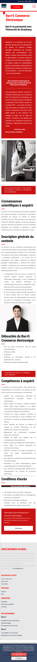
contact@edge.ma (18, 568)
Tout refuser (19, 654)
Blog (2, 594)
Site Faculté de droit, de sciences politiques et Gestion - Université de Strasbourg (18, 190)
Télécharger (18, 528)
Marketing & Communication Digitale (11, 635)
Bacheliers (4, 601)
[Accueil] (3, 6)
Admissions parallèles (7, 604)
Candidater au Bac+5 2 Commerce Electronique (17, 373)
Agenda (3, 591)
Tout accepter (19, 658)
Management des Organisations (10, 620)
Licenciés (4, 606)
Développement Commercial (9, 625)
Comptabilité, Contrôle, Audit (9, 633)
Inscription (16, 7)
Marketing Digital (6, 623)
